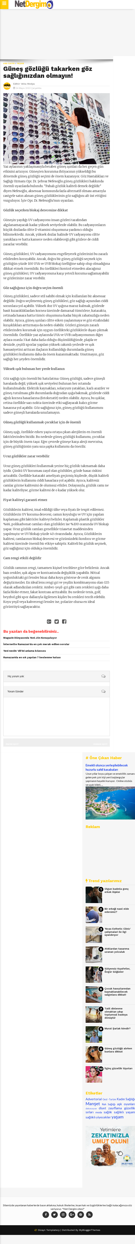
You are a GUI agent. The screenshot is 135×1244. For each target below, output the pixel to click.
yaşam (20, 63)
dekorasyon (91, 1108)
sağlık (108, 1112)
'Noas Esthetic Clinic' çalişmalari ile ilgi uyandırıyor (118, 931)
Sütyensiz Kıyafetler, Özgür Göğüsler (117, 970)
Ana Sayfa (9, 63)
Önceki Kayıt (12, 744)
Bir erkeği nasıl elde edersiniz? (117, 910)
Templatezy (53, 1230)
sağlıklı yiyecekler (98, 1117)
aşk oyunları (126, 1104)
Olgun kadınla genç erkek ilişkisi (117, 890)
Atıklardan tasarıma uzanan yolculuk (117, 950)
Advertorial (94, 1099)
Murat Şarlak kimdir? (118, 1028)
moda (98, 1112)
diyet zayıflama (110, 1108)
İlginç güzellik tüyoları (118, 1068)
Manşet (93, 1103)
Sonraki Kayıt (100, 744)
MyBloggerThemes (89, 1230)
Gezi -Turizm (109, 1099)
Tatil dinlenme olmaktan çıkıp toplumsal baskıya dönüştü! (116, 1013)
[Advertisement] (67, 34)
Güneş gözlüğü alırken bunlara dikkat (118, 1050)
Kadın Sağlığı (126, 1099)
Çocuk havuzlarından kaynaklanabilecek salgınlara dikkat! (117, 991)
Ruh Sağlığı (108, 1104)
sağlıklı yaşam (124, 1112)
